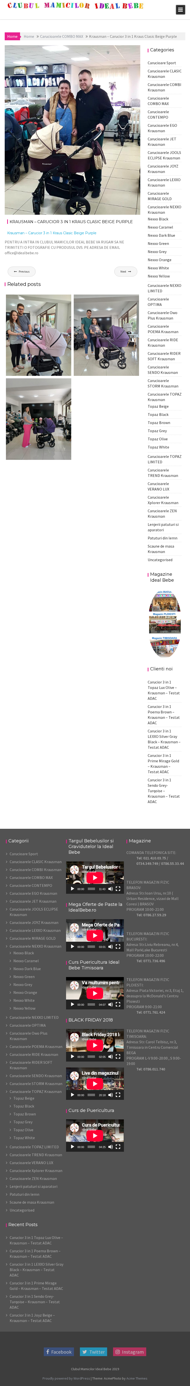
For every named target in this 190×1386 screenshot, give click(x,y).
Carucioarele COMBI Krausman (35, 869)
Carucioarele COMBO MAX (113, 50)
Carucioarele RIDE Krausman (34, 1054)
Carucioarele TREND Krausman (36, 1154)
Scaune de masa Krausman (32, 1202)
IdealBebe (53, 50)
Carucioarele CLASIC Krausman (36, 861)
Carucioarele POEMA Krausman (36, 1046)
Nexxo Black (158, 218)
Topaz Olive (158, 438)
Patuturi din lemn (162, 537)
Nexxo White (158, 267)
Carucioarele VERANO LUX (31, 1162)
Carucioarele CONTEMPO (31, 885)
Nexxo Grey (157, 251)
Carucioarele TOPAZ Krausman (36, 1091)
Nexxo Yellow (159, 276)
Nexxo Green (158, 243)
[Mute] (110, 888)
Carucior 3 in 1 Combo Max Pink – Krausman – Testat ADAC (37, 375)
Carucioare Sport (162, 62)
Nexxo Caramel (160, 227)
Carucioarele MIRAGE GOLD (33, 938)
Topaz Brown (159, 422)
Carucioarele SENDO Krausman (36, 1075)
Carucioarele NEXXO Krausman (35, 946)
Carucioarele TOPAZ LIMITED (34, 1146)
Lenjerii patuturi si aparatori (33, 1186)
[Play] (72, 888)
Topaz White (158, 447)
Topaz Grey (157, 430)
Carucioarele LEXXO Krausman (35, 930)
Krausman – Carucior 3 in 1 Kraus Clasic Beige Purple (51, 233)
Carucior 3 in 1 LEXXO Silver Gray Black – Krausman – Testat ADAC (36, 1270)
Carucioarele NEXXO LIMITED (34, 1017)
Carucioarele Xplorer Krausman (36, 1170)
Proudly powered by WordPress (66, 1378)
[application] (95, 877)
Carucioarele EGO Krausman (33, 893)
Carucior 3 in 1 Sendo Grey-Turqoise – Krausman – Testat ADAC (164, 790)
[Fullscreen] (118, 888)
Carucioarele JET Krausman (33, 901)
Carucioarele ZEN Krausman (33, 1178)
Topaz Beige (158, 406)
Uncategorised (160, 559)
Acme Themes (136, 1378)
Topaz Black (158, 414)
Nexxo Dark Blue (161, 235)
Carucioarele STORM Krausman (36, 1083)
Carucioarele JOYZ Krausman (34, 922)
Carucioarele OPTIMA (28, 1025)
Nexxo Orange (159, 259)
